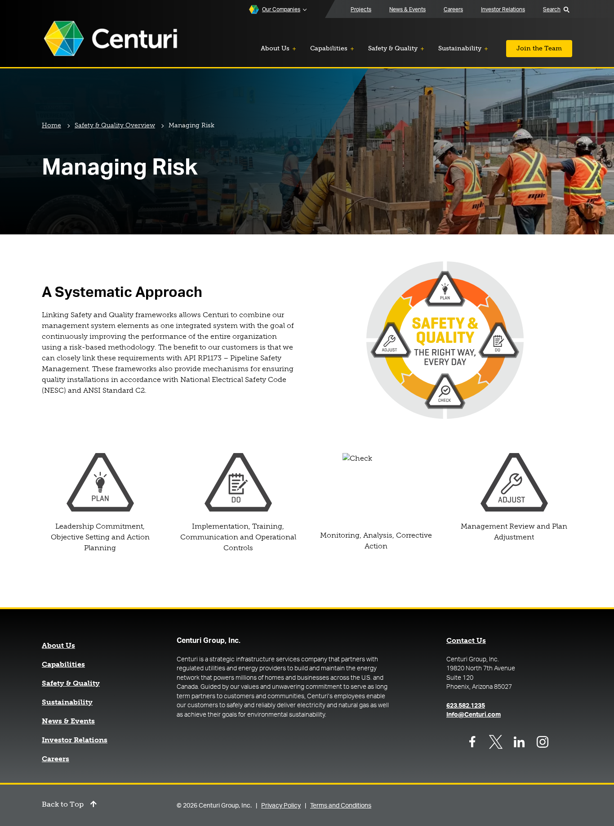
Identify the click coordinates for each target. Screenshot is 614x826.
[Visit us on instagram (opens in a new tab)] (543, 742)
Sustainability (67, 702)
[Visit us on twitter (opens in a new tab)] (496, 742)
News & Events (68, 721)
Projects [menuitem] (361, 9)
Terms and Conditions (340, 806)
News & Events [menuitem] (407, 9)
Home (51, 125)
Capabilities (63, 664)
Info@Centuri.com (473, 715)
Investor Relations (74, 740)
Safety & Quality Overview (115, 125)
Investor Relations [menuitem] (503, 9)
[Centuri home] (110, 39)
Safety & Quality (71, 683)
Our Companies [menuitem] (281, 9)
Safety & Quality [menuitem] (393, 48)
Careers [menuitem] (453, 9)
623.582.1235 (465, 706)
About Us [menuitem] (275, 48)
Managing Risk (191, 125)
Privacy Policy (281, 806)
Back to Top (63, 804)
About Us (58, 645)
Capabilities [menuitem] (328, 48)
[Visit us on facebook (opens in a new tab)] (472, 742)
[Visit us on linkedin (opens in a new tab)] (519, 742)
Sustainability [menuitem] (459, 48)
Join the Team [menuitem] (539, 48)
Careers (55, 759)
